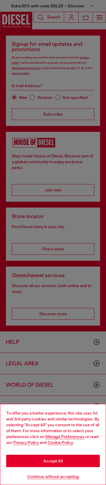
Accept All (53, 461)
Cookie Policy (60, 442)
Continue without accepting (53, 476)
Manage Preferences (65, 436)
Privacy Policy (26, 442)
